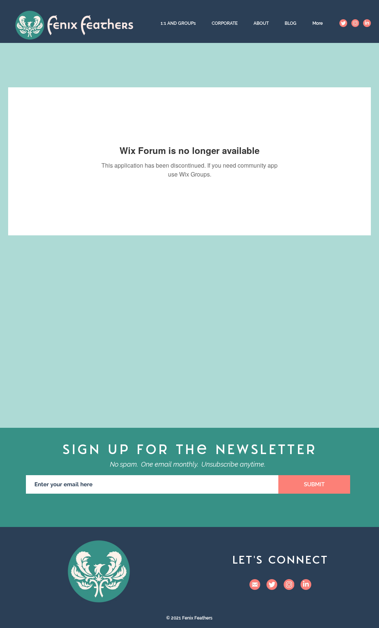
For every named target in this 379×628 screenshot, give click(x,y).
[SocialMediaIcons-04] (254, 584)
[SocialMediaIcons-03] (367, 23)
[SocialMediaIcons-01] (355, 23)
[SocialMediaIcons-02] (343, 23)
